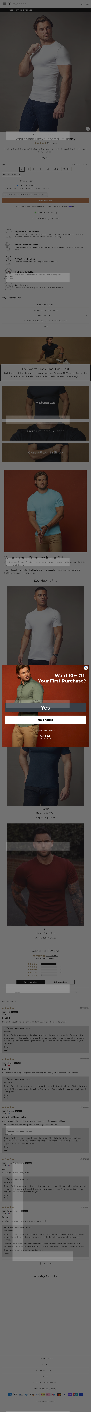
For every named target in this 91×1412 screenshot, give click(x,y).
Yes (45, 707)
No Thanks (45, 719)
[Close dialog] (86, 668)
